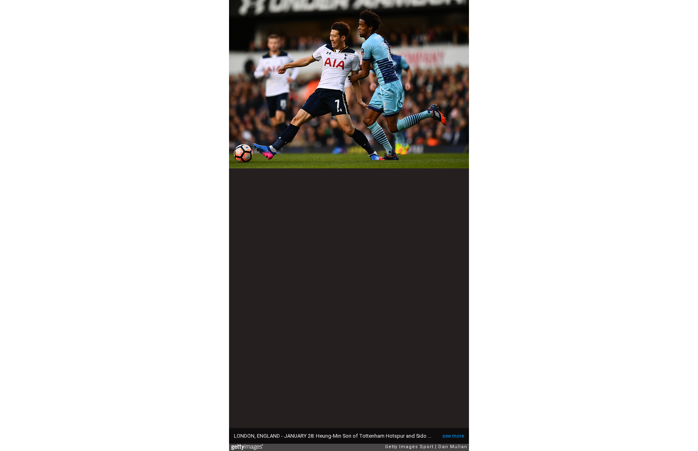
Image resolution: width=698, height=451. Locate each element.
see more (453, 436)
